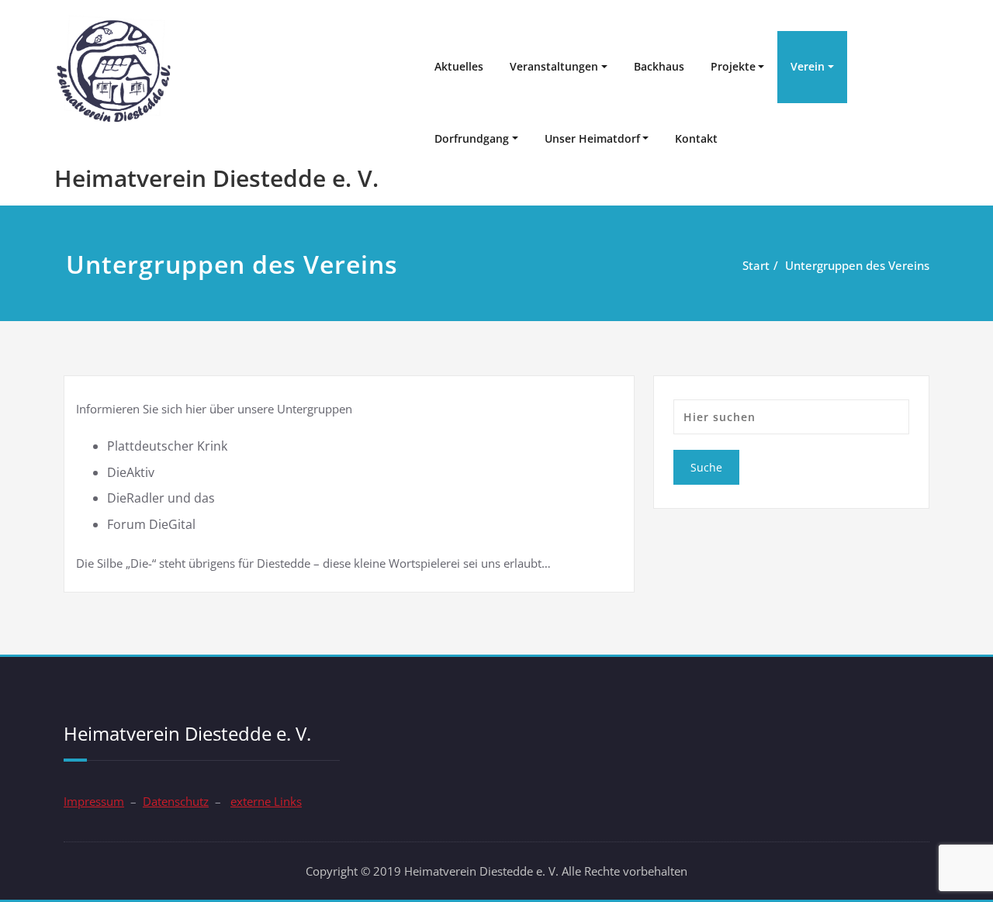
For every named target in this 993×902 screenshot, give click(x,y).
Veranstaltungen (554, 66)
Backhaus (659, 66)
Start (756, 265)
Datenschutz (176, 801)
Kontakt (696, 138)
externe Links (266, 801)
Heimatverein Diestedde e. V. (216, 178)
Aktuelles (458, 66)
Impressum (94, 801)
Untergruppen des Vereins (857, 265)
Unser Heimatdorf (592, 138)
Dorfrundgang (471, 138)
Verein (808, 66)
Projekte (733, 66)
